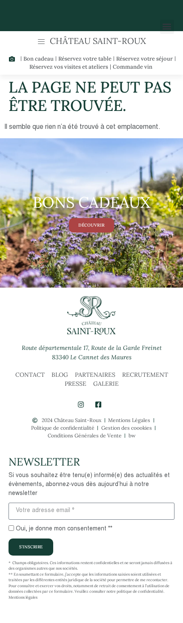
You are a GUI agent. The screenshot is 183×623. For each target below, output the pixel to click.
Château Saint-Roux (98, 40)
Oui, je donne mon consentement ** (64, 529)
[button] (167, 27)
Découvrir (91, 225)
